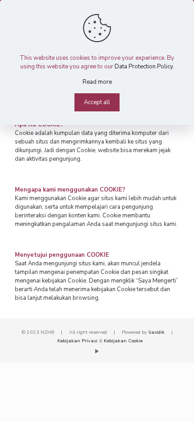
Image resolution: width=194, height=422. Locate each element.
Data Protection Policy (144, 66)
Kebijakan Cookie (123, 340)
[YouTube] (97, 351)
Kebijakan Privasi (77, 340)
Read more (97, 82)
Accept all (97, 102)
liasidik (156, 332)
